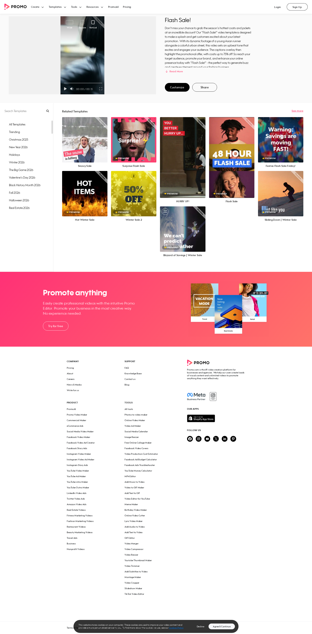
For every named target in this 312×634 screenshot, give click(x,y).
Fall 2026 (14, 192)
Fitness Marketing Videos (79, 515)
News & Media (74, 384)
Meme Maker (131, 504)
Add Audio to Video (135, 526)
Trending (14, 132)
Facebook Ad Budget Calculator (141, 459)
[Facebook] (196, 396)
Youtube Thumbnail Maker (138, 560)
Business (71, 543)
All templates (17, 124)
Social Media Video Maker (80, 431)
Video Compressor (134, 549)
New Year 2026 (18, 147)
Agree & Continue (222, 626)
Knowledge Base (133, 373)
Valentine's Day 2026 (22, 177)
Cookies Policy (176, 627)
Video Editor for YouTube (137, 498)
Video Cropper (132, 582)
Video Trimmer (132, 566)
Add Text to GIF (132, 493)
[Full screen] (101, 88)
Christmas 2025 (18, 139)
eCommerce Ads (75, 426)
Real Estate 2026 (19, 208)
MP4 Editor (130, 476)
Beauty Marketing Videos (80, 532)
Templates (55, 6)
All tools (129, 409)
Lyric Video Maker (134, 521)
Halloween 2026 (19, 200)
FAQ (127, 368)
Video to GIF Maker (134, 487)
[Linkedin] (225, 439)
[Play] (65, 88)
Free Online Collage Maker (138, 442)
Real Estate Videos (76, 510)
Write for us (73, 390)
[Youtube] (207, 439)
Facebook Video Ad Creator (81, 442)
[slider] (64, 83)
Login (277, 6)
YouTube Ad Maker (76, 476)
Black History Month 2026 (24, 185)
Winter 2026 (17, 162)
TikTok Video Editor (134, 594)
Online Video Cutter (135, 515)
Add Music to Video (134, 482)
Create (35, 6)
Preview (85, 135)
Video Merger (131, 543)
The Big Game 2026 (21, 170)
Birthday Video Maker (136, 510)
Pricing (127, 6)
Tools (74, 6)
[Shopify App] (216, 418)
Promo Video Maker (77, 414)
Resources (92, 6)
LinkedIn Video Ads (76, 493)
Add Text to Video (134, 532)
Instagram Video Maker (79, 454)
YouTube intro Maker (77, 482)
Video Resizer (131, 554)
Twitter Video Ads (76, 498)
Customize (177, 87)
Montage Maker (133, 577)
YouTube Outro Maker (78, 487)
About (70, 373)
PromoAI (113, 6)
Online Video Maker (135, 420)
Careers (71, 379)
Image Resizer (132, 437)
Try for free (55, 326)
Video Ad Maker (133, 426)
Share (205, 87)
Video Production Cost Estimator (141, 454)
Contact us (130, 379)
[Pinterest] (233, 439)
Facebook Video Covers (136, 448)
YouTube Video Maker (78, 470)
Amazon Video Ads (76, 504)
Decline (200, 626)
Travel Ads (72, 538)
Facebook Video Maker (78, 437)
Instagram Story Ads (77, 465)
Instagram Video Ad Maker (80, 459)
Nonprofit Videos (75, 549)
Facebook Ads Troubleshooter (140, 465)
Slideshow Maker (133, 588)
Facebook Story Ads (77, 448)
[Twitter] (216, 439)
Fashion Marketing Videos (80, 521)
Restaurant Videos (76, 526)
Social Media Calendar (136, 431)
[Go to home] (17, 7)
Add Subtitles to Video (136, 571)
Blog (127, 384)
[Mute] (72, 88)
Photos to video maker (136, 414)
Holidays (14, 155)
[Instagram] (213, 396)
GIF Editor (130, 538)
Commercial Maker (76, 420)
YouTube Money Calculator (138, 470)
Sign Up (297, 6)
